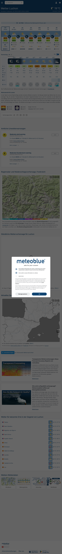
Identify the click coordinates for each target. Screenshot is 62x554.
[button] (31, 276)
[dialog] (31, 277)
